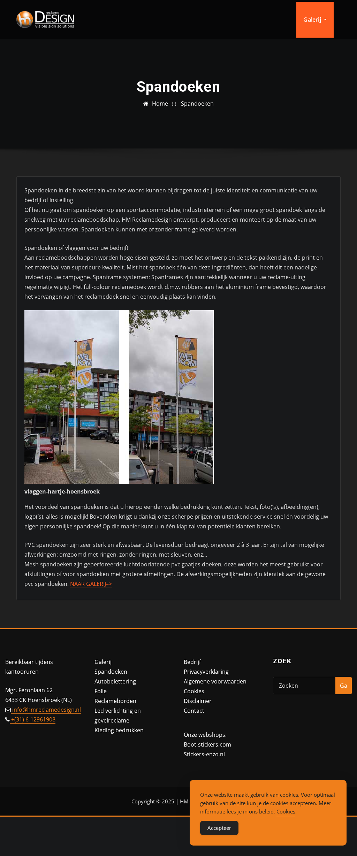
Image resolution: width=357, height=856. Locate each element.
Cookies (194, 691)
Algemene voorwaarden (215, 681)
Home (160, 103)
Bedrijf (192, 662)
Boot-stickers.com (207, 744)
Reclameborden (115, 701)
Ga (343, 685)
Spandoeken (197, 103)
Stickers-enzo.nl (204, 754)
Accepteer (219, 827)
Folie (100, 691)
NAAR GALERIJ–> (91, 584)
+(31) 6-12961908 (32, 719)
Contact (194, 710)
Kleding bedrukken (119, 730)
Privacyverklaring (206, 671)
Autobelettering (115, 681)
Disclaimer (198, 701)
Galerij (312, 19)
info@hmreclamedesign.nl (46, 709)
